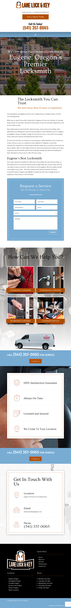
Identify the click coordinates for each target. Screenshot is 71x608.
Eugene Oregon (13, 579)
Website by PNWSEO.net (56, 605)
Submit (53, 232)
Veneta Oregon (13, 588)
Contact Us (42, 566)
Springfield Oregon (14, 581)
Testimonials (42, 564)
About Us (41, 559)
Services (41, 562)
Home (40, 557)
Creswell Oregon (13, 583)
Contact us (35, 361)
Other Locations (13, 590)
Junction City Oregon (15, 585)
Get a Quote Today (35, 17)
